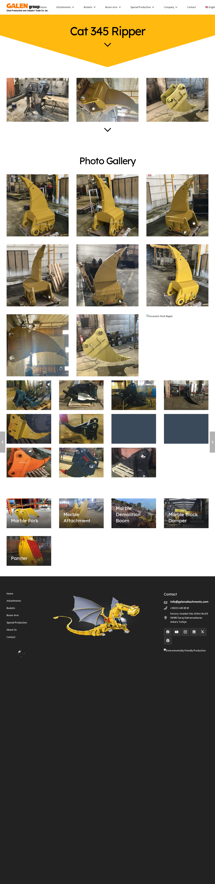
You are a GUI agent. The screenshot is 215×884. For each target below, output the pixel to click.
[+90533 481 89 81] (167, 608)
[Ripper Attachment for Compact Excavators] (133, 395)
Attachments (14, 601)
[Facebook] (168, 632)
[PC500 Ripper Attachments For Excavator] (81, 462)
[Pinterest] (168, 641)
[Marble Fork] (29, 513)
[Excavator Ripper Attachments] (133, 429)
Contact (11, 637)
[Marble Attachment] (81, 513)
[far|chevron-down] (107, 45)
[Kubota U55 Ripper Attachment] (186, 429)
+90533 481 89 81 (179, 608)
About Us (12, 630)
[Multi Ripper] (29, 395)
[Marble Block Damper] (186, 513)
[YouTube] (177, 632)
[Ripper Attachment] (81, 395)
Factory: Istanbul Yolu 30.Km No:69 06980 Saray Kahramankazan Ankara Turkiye (189, 618)
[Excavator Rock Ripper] (29, 462)
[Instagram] (185, 632)
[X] (203, 632)
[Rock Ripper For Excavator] (133, 462)
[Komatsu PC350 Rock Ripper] (29, 429)
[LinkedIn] (194, 632)
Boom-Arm (13, 615)
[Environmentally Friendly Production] (186, 758)
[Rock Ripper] (186, 395)
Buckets (11, 608)
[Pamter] (29, 551)
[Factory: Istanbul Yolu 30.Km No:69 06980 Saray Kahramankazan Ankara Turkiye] (167, 617)
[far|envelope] (167, 602)
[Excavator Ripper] (81, 429)
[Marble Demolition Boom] (133, 513)
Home (10, 594)
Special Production (17, 623)
